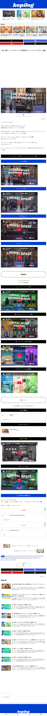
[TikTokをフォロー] (35, 43)
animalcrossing (16, 556)
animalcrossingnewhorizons (25, 556)
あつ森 (3, 556)
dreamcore (38, 556)
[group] (6, 31)
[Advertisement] (23, 60)
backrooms (33, 556)
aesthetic (11, 556)
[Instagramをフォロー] (35, 41)
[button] (45, 31)
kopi (42, 556)
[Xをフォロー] (11, 41)
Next (46, 15)
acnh (7, 556)
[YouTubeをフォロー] (11, 43)
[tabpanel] (9, 15)
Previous (0, 15)
